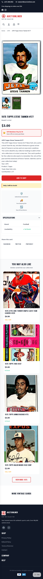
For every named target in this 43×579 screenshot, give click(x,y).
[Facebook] (2, 10)
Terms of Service (7, 546)
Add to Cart (21, 178)
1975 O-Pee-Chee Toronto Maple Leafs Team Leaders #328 (21, 312)
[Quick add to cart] (36, 306)
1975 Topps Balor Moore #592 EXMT (18, 465)
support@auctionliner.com (26, 2)
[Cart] (14, 24)
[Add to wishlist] (32, 306)
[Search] (4, 24)
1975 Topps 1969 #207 (13, 364)
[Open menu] (18, 24)
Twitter (18, 244)
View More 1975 (21, 479)
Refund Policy (6, 542)
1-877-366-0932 (8, 2)
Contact (4, 550)
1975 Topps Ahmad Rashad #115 (16, 414)
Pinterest (29, 244)
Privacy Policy (6, 538)
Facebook (6, 244)
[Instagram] (5, 10)
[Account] (9, 24)
